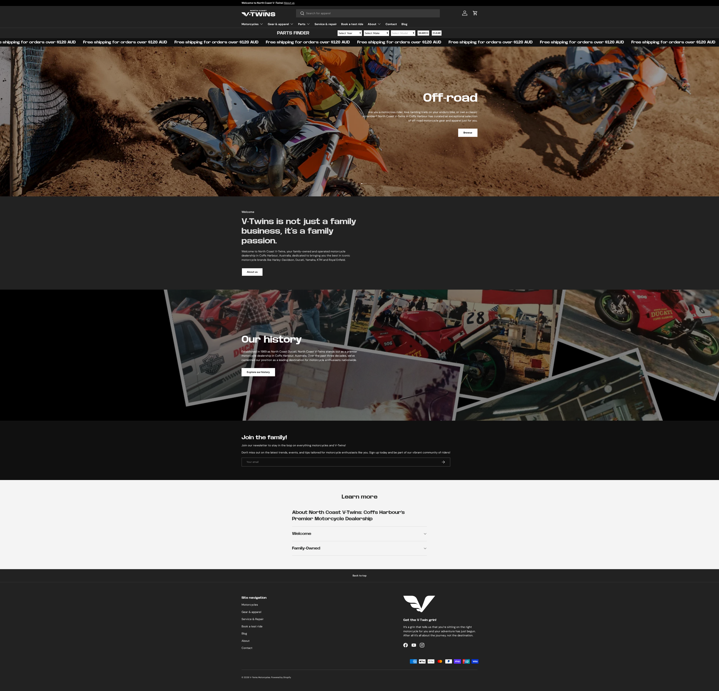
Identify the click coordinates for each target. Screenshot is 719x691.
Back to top (360, 575)
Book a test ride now (267, 2)
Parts (301, 24)
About (372, 24)
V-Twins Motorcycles (260, 677)
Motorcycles (250, 24)
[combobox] (368, 13)
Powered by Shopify (281, 677)
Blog (404, 24)
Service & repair (326, 24)
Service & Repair (253, 619)
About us (252, 272)
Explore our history (258, 372)
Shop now (466, 162)
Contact (391, 24)
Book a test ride (352, 24)
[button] (475, 13)
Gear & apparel (278, 24)
